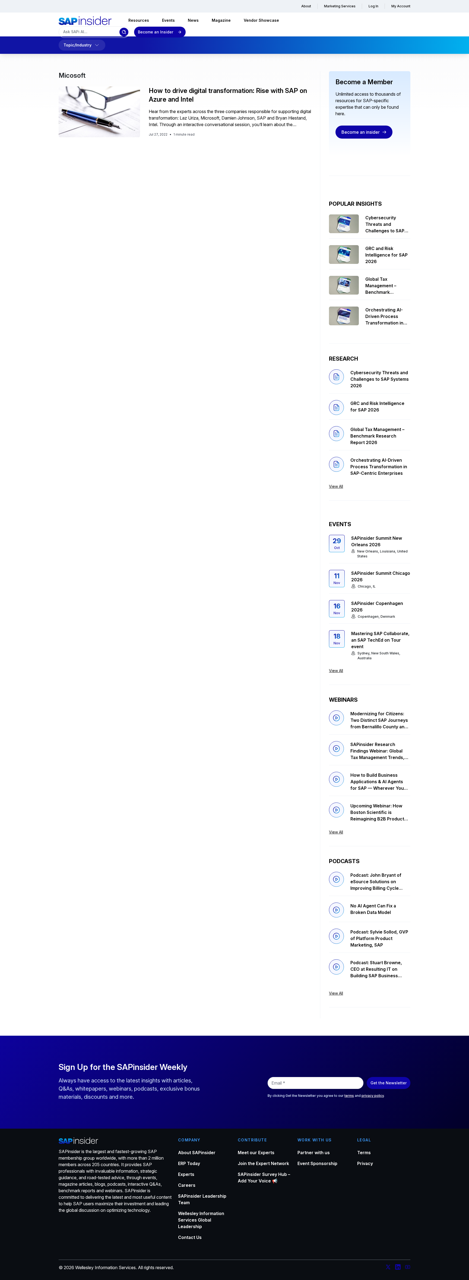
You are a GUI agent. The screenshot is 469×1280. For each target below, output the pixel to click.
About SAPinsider (197, 1152)
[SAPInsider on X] (388, 1267)
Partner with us (313, 1152)
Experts (186, 1174)
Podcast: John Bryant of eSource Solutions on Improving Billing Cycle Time (375, 881)
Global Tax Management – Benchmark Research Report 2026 (383, 285)
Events (168, 20)
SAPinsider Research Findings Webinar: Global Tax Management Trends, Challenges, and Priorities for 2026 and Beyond (377, 751)
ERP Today (189, 1163)
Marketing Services (340, 6)
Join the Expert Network (263, 1163)
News (193, 20)
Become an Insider (155, 32)
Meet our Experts (256, 1152)
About (306, 6)
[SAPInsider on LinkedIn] (398, 1267)
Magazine (221, 20)
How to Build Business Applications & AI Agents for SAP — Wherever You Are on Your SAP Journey (377, 781)
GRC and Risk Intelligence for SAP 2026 (386, 255)
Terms (364, 1152)
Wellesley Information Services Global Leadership (201, 1220)
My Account (400, 6)
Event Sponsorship (317, 1163)
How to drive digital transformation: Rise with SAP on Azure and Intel (228, 95)
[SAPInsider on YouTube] (407, 1267)
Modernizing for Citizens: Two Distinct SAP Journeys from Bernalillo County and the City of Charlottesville (379, 720)
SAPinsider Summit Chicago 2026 (380, 576)
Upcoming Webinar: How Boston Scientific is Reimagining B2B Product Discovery (377, 812)
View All (336, 486)
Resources (138, 20)
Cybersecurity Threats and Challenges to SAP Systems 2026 (384, 224)
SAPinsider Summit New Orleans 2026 (376, 541)
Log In (373, 6)
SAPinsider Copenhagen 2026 (377, 607)
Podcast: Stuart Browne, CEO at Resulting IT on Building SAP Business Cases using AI (376, 969)
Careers (186, 1185)
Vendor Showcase (261, 20)
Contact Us (190, 1237)
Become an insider (360, 132)
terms (349, 1096)
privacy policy (373, 1096)
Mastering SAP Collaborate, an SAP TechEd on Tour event (380, 640)
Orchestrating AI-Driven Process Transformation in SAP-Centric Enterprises (384, 316)
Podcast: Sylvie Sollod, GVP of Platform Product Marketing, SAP (379, 938)
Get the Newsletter (388, 1083)
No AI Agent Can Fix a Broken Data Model (373, 909)
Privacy (365, 1163)
